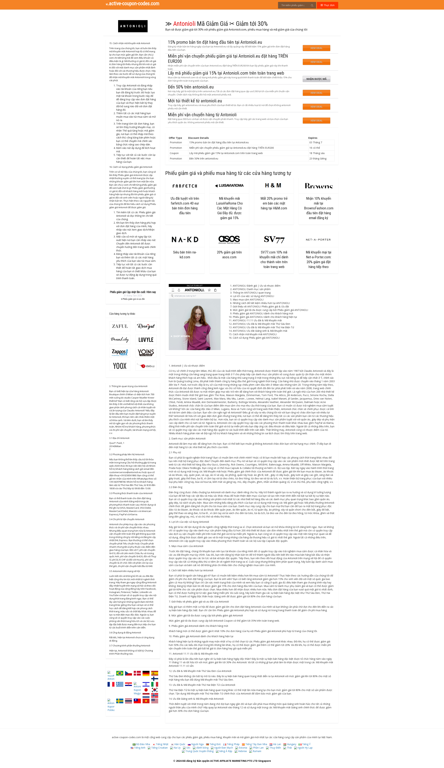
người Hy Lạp (305, 747)
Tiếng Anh (139, 747)
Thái (289, 747)
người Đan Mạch (223, 747)
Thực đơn (329, 5)
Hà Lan (276, 744)
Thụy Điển (275, 747)
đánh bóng (202, 747)
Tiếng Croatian (159, 747)
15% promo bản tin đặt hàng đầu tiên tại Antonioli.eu (215, 42)
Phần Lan (258, 747)
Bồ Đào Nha (142, 744)
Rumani (256, 751)
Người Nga (197, 744)
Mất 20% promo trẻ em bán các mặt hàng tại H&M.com (274, 203)
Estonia (242, 747)
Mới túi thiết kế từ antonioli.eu (195, 100)
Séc (188, 747)
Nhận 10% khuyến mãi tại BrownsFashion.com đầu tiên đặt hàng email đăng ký (318, 208)
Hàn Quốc (179, 744)
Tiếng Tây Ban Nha (256, 744)
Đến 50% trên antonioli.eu (191, 87)
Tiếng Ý (305, 744)
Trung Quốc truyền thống (199, 751)
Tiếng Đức (215, 744)
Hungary (291, 744)
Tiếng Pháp (233, 744)
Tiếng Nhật (161, 744)
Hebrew (242, 751)
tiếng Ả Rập (225, 751)
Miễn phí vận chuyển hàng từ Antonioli (202, 114)
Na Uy (177, 747)
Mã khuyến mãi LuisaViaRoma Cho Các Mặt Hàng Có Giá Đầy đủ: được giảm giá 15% (229, 208)
